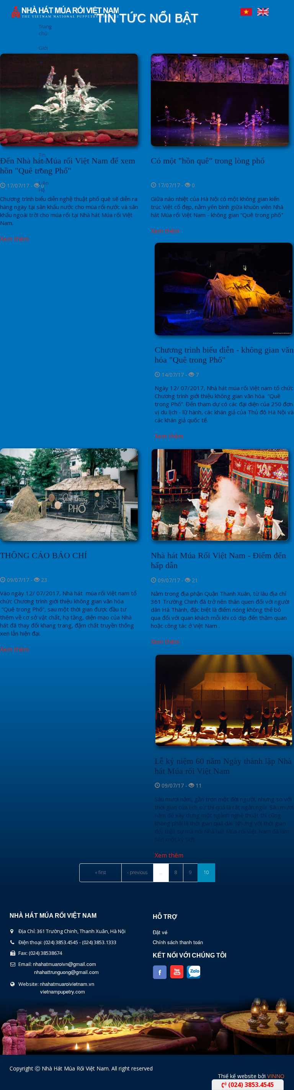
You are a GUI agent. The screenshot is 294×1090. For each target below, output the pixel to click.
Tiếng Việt (246, 10)
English (263, 10)
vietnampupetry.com (62, 991)
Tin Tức (41, 158)
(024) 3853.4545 (250, 1084)
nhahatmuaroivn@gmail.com (64, 963)
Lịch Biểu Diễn (41, 126)
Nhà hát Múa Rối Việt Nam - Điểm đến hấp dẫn (218, 560)
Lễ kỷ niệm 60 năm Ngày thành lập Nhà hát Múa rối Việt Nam (223, 766)
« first (100, 872)
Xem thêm (14, 239)
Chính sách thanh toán (178, 942)
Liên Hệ (41, 186)
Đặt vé (160, 932)
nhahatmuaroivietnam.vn (67, 983)
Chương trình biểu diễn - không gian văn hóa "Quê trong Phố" (224, 354)
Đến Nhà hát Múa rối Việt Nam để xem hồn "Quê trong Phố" (67, 165)
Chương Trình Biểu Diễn (41, 87)
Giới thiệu (41, 51)
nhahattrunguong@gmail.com (66, 972)
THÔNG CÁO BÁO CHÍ (43, 555)
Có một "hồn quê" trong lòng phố (208, 160)
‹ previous (137, 872)
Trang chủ (41, 30)
